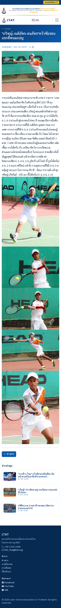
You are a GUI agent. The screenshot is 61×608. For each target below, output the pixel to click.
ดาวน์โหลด (6, 567)
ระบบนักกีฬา (50, 2)
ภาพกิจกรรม (7, 564)
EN (37, 20)
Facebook (9, 582)
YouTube (9, 586)
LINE (6, 589)
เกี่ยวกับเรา (6, 571)
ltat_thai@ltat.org (13, 549)
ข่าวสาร (7, 28)
